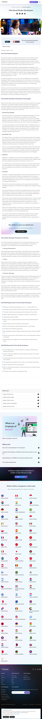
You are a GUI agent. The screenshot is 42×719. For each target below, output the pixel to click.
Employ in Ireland (4, 526)
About (2, 675)
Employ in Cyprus (4, 661)
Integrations (3, 684)
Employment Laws (27, 677)
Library (12, 679)
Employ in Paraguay (4, 647)
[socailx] (22, 13)
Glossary (12, 682)
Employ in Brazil (32, 512)
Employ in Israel (18, 597)
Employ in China (18, 547)
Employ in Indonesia (33, 519)
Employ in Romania (18, 611)
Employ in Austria (4, 568)
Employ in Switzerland (19, 561)
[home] (4, 2)
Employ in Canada (18, 498)
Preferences (6, 716)
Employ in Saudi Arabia (19, 574)
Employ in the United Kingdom (6, 619)
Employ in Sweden (4, 561)
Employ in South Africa (5, 505)
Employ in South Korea (33, 574)
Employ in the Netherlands (20, 512)
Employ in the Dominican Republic (19, 589)
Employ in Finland (4, 574)
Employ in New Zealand (19, 604)
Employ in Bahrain (4, 654)
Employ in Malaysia (18, 526)
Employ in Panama (4, 611)
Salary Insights (13, 675)
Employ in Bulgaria (18, 581)
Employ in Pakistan (32, 640)
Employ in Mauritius (18, 640)
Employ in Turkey (32, 561)
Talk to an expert (21, 231)
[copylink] (25, 13)
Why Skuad (3, 677)
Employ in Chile (4, 547)
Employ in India (18, 505)
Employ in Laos (4, 640)
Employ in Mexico (32, 526)
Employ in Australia (4, 519)
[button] (40, 2)
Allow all (12, 716)
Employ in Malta (4, 604)
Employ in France (4, 540)
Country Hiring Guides (5, 696)
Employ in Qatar (18, 647)
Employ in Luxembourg (33, 597)
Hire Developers (4, 699)
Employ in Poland (4, 533)
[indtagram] (40, 669)
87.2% (38, 200)
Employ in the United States (20, 619)
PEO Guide (3, 692)
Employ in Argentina (4, 581)
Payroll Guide (3, 691)
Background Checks (27, 679)
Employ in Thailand (4, 498)
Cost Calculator (14, 677)
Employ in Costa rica (33, 533)
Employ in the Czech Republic (6, 588)
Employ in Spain (18, 533)
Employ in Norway (32, 604)
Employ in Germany (4, 512)
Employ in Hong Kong (33, 547)
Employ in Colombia (19, 519)
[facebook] (17, 13)
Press (2, 682)
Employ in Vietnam (32, 540)
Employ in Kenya (32, 554)
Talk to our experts (21, 477)
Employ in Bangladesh (19, 654)
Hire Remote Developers (15, 7)
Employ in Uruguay (32, 619)
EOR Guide (3, 689)
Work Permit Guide (4, 694)
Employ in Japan (18, 554)
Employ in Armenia (18, 626)
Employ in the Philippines (34, 505)
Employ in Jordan (32, 633)
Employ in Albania (4, 626)
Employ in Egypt (32, 588)
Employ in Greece (4, 597)
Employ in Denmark (32, 568)
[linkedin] (19, 13)
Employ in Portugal (18, 540)
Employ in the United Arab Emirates (34, 611)
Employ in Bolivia (32, 626)
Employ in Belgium (18, 568)
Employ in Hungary (18, 633)
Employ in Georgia (4, 633)
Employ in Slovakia (32, 647)
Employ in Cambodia (33, 654)
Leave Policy (26, 675)
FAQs (12, 684)
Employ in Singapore (33, 498)
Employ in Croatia (32, 581)
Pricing (2, 679)
